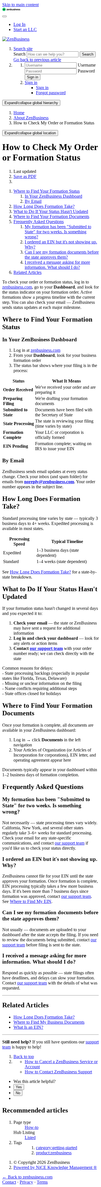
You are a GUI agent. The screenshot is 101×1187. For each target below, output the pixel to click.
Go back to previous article (37, 59)
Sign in (32, 77)
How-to (31, 1127)
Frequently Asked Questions (38, 221)
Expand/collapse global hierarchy (31, 103)
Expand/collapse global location (30, 133)
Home (18, 112)
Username (87, 65)
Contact (9, 1182)
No (18, 1093)
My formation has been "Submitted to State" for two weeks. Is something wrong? (58, 231)
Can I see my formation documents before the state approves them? (62, 255)
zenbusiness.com (17, 287)
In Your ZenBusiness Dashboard (53, 196)
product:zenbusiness (54, 1152)
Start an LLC (25, 29)
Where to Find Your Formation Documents (51, 216)
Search (20, 54)
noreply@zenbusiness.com (49, 481)
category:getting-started (56, 1147)
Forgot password (51, 92)
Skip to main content (20, 4)
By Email (33, 201)
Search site (23, 48)
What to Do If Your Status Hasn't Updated (50, 211)
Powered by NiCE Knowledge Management (55, 1167)
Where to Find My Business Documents (48, 1022)
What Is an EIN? (28, 1027)
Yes (19, 1087)
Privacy (26, 1182)
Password (86, 71)
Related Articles (27, 272)
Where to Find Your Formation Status (46, 191)
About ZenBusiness (31, 117)
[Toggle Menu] (4, 16)
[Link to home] (15, 39)
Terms (42, 1182)
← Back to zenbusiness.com (27, 1177)
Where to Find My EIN (30, 901)
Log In (19, 24)
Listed (30, 1137)
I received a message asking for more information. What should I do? (57, 265)
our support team (46, 648)
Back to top (23, 1056)
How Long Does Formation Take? (44, 206)
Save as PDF (24, 176)
